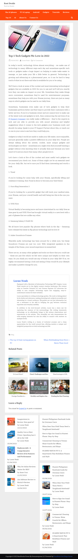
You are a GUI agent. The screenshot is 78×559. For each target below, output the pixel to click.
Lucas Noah (26, 60)
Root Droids (9, 3)
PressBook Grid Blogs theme (63, 556)
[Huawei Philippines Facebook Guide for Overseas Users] (46, 469)
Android (36, 12)
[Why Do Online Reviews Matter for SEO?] (11, 469)
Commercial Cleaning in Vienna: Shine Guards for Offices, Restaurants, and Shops (54, 444)
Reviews (66, 12)
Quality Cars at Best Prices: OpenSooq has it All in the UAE (26, 435)
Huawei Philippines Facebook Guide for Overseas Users (60, 470)
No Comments (38, 60)
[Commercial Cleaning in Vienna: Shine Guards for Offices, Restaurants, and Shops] (46, 517)
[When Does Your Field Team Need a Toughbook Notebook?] (46, 485)
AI (15, 17)
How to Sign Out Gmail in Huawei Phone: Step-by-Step (61, 501)
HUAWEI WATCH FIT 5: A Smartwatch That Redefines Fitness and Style (56, 454)
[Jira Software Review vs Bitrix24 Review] (11, 482)
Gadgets (46, 12)
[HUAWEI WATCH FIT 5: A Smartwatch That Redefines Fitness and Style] (46, 535)
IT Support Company (17, 119)
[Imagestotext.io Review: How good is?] (11, 421)
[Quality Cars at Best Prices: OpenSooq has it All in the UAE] (11, 434)
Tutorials (56, 12)
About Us (22, 17)
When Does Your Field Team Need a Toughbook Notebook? (61, 486)
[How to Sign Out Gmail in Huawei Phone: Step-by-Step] (46, 501)
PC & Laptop (25, 12)
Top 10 (8, 17)
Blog (12, 335)
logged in (22, 408)
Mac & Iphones (11, 12)
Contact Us (34, 17)
